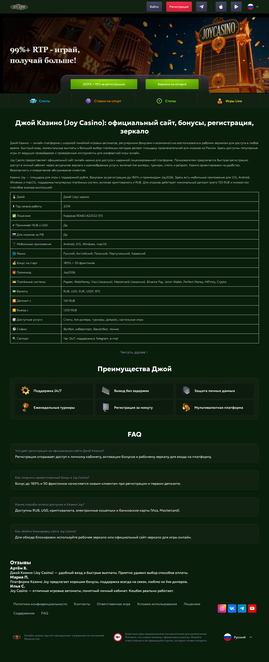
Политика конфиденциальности (40, 604)
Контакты (82, 604)
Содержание (23, 613)
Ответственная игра (113, 604)
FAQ (44, 613)
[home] (19, 7)
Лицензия (192, 604)
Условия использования (157, 604)
